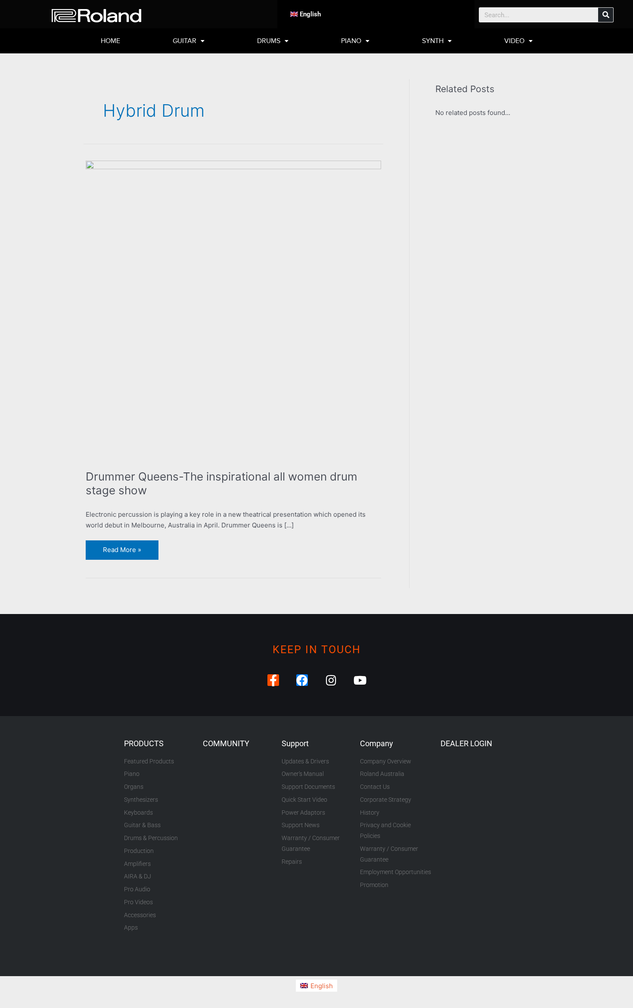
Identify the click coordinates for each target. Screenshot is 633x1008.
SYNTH (433, 41)
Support (295, 743)
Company (376, 743)
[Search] (605, 15)
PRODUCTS (144, 743)
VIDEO (514, 41)
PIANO (351, 41)
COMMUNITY (226, 743)
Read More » (121, 547)
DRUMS (268, 41)
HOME (110, 41)
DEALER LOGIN (466, 743)
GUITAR (184, 41)
